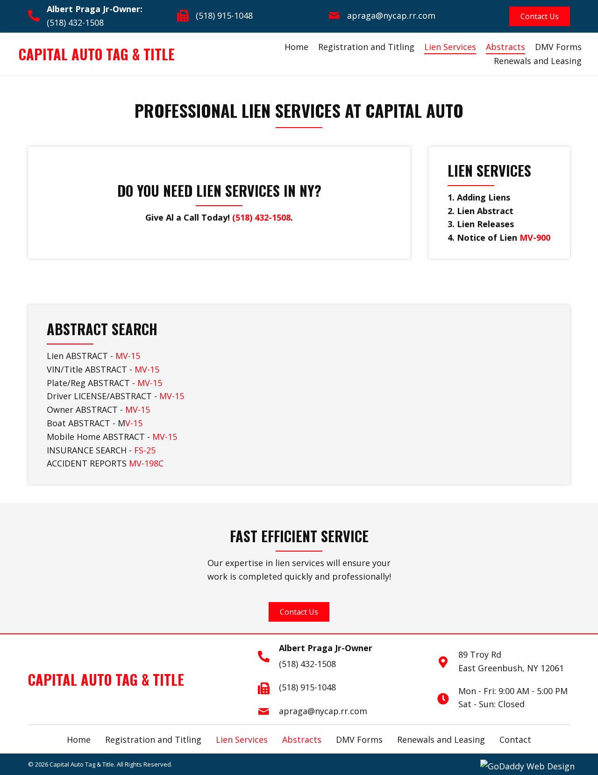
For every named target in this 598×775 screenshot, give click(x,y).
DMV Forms (558, 46)
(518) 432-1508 (75, 22)
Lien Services (450, 46)
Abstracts (505, 46)
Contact (515, 739)
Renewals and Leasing (538, 60)
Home (296, 46)
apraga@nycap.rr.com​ (391, 15)
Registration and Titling (366, 46)
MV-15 (127, 355)
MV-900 (535, 237)
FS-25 (145, 450)
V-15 (133, 423)
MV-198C (146, 463)
